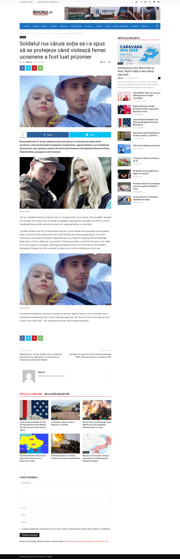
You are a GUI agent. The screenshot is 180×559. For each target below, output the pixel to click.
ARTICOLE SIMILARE (31, 394)
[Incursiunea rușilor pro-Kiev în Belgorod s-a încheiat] (65, 410)
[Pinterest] (34, 68)
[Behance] (137, 2)
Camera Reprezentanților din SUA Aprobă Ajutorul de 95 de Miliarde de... (145, 122)
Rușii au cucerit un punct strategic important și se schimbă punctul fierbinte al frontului (96, 458)
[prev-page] (21, 466)
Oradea (36, 26)
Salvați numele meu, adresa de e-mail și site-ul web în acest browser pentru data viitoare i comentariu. (66, 529)
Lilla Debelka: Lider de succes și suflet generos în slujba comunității (146, 95)
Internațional (76, 26)
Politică (99, 26)
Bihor (45, 26)
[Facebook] (141, 2)
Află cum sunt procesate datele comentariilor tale (87, 541)
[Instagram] (145, 2)
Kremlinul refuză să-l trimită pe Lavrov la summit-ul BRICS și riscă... (146, 186)
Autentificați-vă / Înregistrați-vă (48, 2)
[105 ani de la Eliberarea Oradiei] (124, 148)
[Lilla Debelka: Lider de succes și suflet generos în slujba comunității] (124, 96)
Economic (89, 26)
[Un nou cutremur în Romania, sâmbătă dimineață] (124, 200)
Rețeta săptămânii (120, 26)
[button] (157, 26)
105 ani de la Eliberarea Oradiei (146, 146)
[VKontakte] (158, 2)
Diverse (135, 26)
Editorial (145, 26)
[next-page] (25, 466)
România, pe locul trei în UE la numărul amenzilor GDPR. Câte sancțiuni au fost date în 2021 (90, 355)
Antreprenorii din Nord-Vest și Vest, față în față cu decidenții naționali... (136, 71)
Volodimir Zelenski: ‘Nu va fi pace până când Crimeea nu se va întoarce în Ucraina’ (33, 458)
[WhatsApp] (40, 68)
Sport (107, 26)
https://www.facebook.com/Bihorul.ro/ (51, 376)
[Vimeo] (154, 2)
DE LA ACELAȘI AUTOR (57, 394)
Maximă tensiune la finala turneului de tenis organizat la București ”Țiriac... (146, 109)
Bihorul (29, 62)
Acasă (26, 26)
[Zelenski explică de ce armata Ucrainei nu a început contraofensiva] (65, 443)
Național (63, 26)
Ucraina (53, 26)
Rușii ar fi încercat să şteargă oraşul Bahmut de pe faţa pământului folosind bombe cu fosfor (97, 424)
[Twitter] (150, 2)
